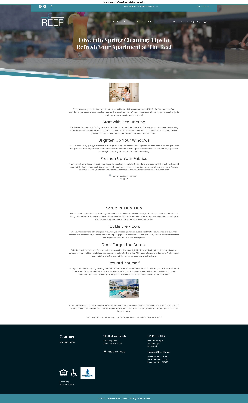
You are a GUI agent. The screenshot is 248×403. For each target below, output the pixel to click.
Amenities (141, 22)
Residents (174, 22)
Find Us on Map (116, 351)
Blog (198, 22)
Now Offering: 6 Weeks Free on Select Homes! (123, 2)
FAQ (192, 22)
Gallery (150, 22)
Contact (184, 22)
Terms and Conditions (66, 384)
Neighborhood (161, 22)
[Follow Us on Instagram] (44, 6)
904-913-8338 (203, 6)
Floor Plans (117, 22)
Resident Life (129, 22)
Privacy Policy (64, 382)
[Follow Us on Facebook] (40, 6)
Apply (205, 22)
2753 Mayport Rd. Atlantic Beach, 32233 (141, 6)
